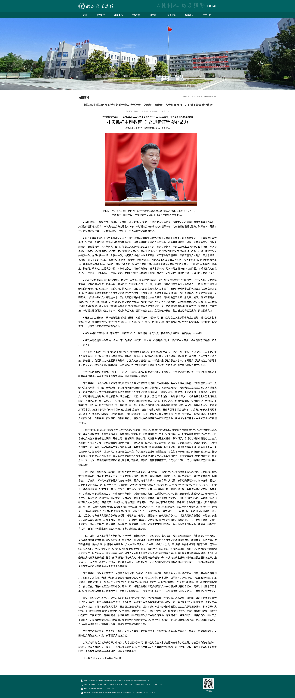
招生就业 (154, 15)
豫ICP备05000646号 (112, 692)
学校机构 (136, 15)
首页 (85, 15)
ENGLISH (212, 6)
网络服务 (171, 15)
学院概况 (101, 15)
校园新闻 (208, 97)
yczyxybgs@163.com (96, 688)
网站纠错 (110, 688)
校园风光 (189, 15)
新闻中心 (118, 15)
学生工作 (207, 15)
